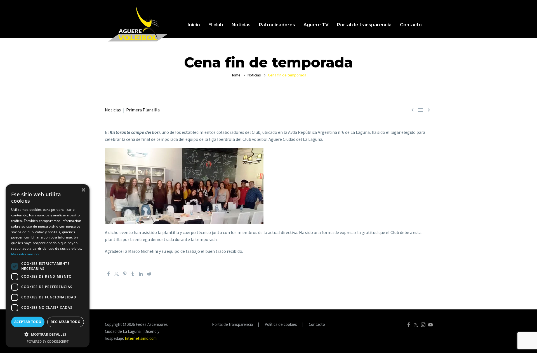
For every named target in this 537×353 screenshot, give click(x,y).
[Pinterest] (125, 274)
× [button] (83, 190)
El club (215, 24)
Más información (25, 254)
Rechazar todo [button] (66, 321)
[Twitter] (116, 274)
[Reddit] (149, 274)
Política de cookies (281, 324)
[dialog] (48, 265)
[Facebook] (108, 274)
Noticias (241, 24)
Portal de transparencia (364, 24)
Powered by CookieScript (48, 341)
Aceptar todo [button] (28, 321)
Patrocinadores (277, 24)
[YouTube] (430, 324)
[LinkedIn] (141, 274)
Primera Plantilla (143, 110)
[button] (47, 334)
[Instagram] (423, 324)
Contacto (411, 24)
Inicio (194, 24)
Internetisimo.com (141, 338)
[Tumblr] (133, 274)
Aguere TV (316, 24)
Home (236, 75)
